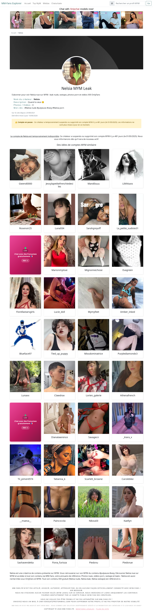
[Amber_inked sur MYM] (127, 293)
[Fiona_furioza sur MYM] (59, 543)
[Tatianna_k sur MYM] (59, 460)
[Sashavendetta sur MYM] (25, 543)
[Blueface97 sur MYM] (25, 334)
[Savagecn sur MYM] (93, 418)
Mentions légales (85, 609)
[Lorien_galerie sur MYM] (93, 376)
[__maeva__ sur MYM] (25, 501)
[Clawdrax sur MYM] (59, 376)
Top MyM (37, 3)
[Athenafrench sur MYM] (127, 376)
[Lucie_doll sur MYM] (59, 293)
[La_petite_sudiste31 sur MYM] (127, 209)
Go (148, 3)
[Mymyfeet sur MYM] (93, 293)
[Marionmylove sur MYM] (59, 251)
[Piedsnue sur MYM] (127, 543)
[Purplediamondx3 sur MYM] (127, 334)
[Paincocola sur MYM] (59, 501)
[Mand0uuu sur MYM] (93, 164)
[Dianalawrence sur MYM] (59, 418)
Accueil (27, 3)
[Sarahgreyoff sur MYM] (93, 209)
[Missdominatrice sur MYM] (93, 334)
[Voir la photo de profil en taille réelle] (76, 77)
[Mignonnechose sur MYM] (93, 251)
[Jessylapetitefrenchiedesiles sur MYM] (59, 164)
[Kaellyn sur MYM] (127, 501)
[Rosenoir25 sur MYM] (25, 209)
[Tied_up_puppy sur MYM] (59, 334)
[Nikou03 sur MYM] (93, 501)
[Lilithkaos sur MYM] (127, 164)
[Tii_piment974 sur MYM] (25, 460)
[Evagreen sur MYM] (127, 251)
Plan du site (102, 609)
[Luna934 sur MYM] (59, 209)
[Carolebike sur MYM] (127, 460)
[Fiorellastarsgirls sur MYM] (25, 293)
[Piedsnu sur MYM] (93, 543)
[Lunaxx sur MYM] (25, 376)
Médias (46, 3)
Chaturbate (56, 3)
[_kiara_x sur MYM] (127, 418)
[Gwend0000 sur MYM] (25, 164)
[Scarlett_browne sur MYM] (93, 460)
